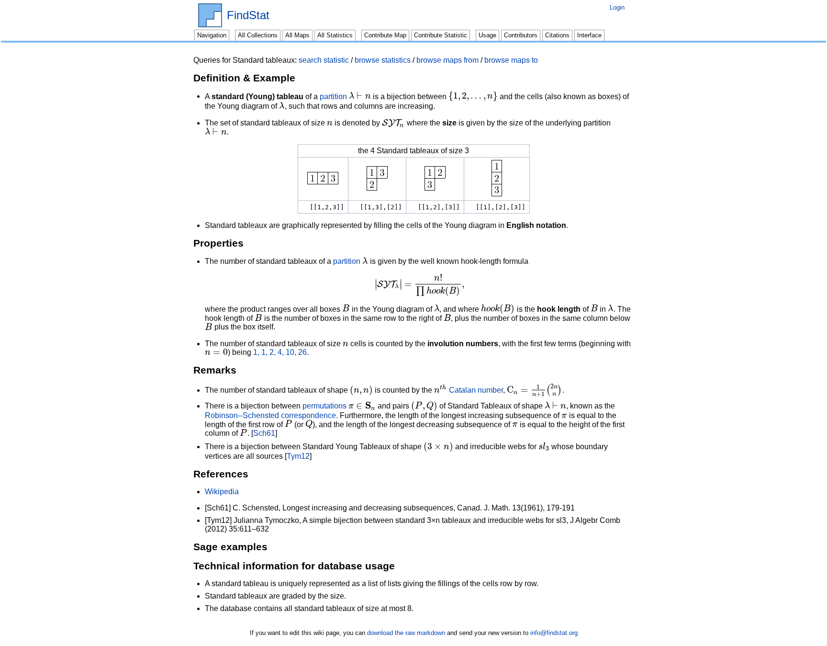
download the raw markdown (406, 632)
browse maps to (511, 60)
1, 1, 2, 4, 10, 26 (280, 352)
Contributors (520, 35)
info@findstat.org (554, 632)
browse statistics (383, 60)
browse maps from (447, 60)
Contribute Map (385, 35)
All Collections (258, 35)
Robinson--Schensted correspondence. (271, 415)
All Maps (297, 35)
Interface (589, 35)
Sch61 (264, 433)
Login (617, 7)
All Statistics (335, 35)
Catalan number (476, 390)
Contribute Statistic (440, 35)
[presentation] (360, 96)
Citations (557, 35)
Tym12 (298, 456)
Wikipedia (222, 491)
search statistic (324, 60)
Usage (487, 35)
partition (333, 96)
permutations (324, 406)
